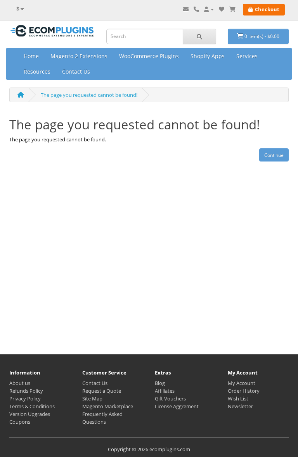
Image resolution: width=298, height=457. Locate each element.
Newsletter (240, 406)
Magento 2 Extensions (78, 56)
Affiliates (165, 390)
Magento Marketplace (107, 406)
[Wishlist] (221, 9)
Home (31, 56)
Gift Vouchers (170, 398)
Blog (160, 383)
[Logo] (52, 31)
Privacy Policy (25, 398)
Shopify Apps (208, 56)
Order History (244, 390)
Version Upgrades (29, 414)
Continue (274, 155)
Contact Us (76, 71)
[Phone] (196, 9)
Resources (37, 71)
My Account (241, 383)
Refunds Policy (26, 390)
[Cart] (232, 9)
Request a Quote (101, 390)
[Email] (186, 9)
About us (19, 383)
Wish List (238, 398)
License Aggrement (177, 406)
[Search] (199, 36)
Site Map (92, 398)
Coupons (19, 421)
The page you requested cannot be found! (89, 94)
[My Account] (209, 9)
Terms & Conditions (32, 406)
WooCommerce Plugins (149, 56)
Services (247, 56)
